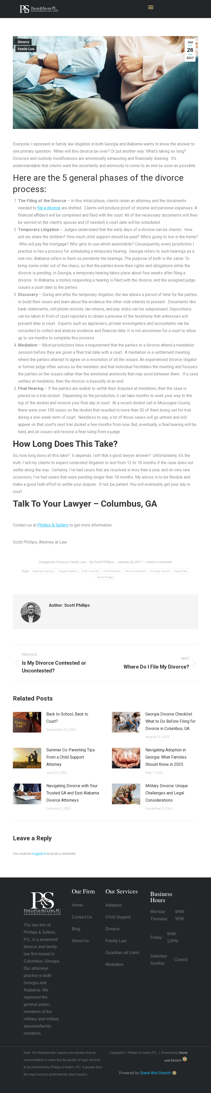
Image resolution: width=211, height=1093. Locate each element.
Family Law (26, 49)
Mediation (115, 964)
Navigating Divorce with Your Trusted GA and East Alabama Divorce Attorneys (72, 793)
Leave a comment (159, 562)
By (101, 562)
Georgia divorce (160, 571)
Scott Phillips (105, 577)
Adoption (114, 905)
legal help (181, 571)
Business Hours (161, 897)
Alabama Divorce (43, 571)
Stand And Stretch (155, 1073)
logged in (39, 854)
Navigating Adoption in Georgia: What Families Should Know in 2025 (166, 757)
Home (77, 905)
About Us (80, 941)
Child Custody (90, 571)
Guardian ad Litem (122, 952)
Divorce (23, 42)
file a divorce (48, 208)
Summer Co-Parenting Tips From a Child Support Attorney (70, 757)
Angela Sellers (67, 571)
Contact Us (82, 917)
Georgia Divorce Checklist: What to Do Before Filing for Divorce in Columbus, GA (170, 721)
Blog (76, 929)
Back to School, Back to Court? (67, 718)
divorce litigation (135, 571)
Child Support (112, 571)
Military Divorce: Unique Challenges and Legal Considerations (166, 793)
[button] (150, 7)
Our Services (122, 891)
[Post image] (27, 722)
